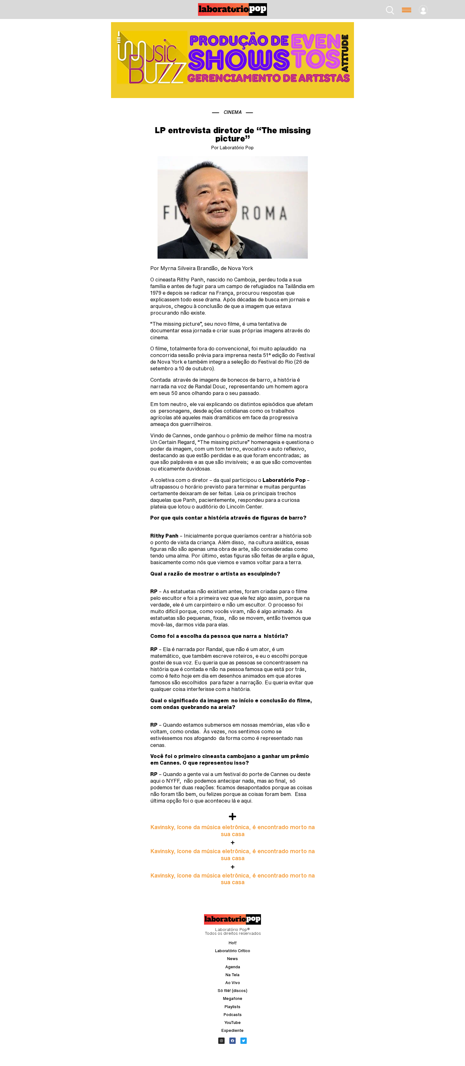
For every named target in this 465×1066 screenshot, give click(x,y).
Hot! (233, 943)
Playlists (232, 1007)
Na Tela (232, 975)
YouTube (232, 1022)
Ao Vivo (232, 983)
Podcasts (233, 1015)
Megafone (232, 998)
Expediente (232, 1030)
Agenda (232, 967)
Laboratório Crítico (232, 951)
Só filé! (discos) (232, 991)
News (232, 959)
